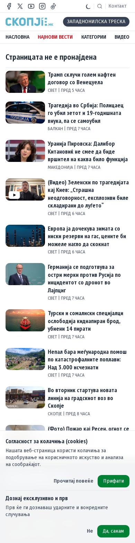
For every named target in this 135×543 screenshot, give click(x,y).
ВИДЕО (122, 37)
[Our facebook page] (9, 6)
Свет (53, 90)
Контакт (117, 6)
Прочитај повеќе (73, 481)
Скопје (55, 413)
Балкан (56, 128)
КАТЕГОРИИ (93, 37)
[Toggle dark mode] (88, 6)
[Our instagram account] (42, 6)
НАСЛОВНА (17, 37)
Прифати (113, 481)
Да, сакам (113, 531)
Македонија (61, 167)
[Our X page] (20, 6)
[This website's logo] (29, 22)
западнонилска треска (96, 22)
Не (90, 531)
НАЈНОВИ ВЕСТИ (55, 37)
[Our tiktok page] (53, 6)
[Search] (99, 6)
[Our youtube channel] (31, 6)
